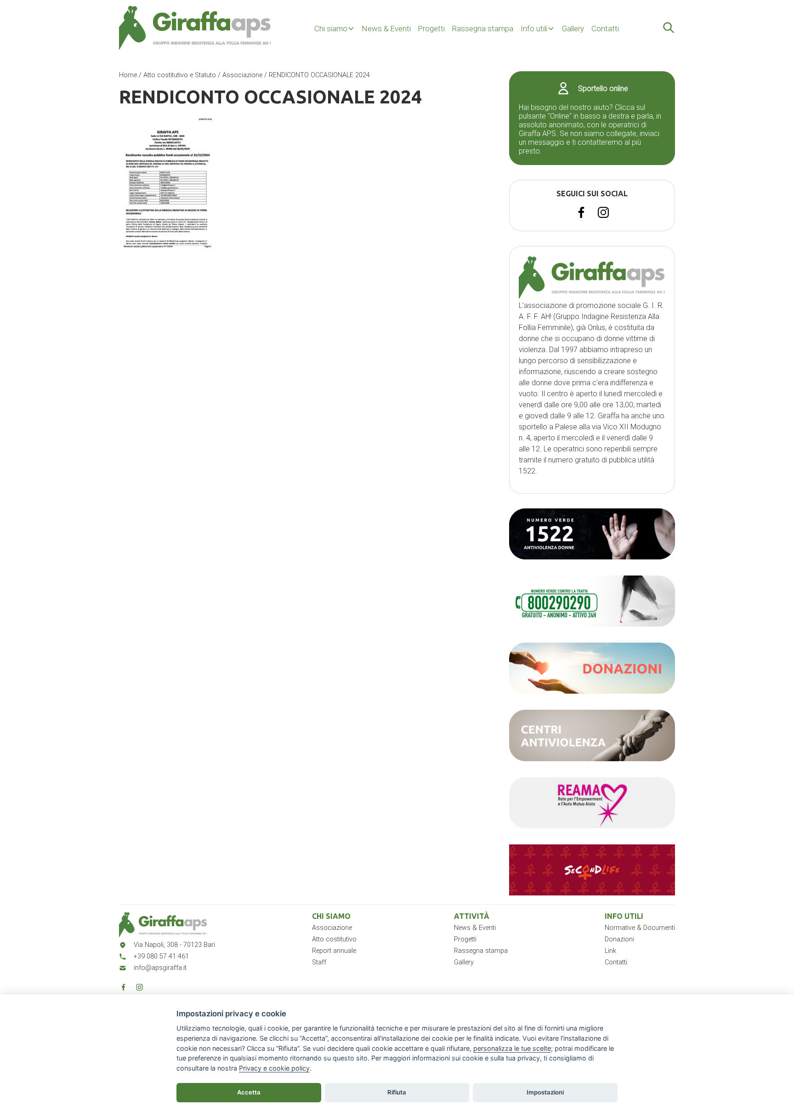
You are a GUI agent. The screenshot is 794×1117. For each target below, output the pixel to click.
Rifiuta (396, 1092)
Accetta (249, 1092)
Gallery (573, 28)
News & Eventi (386, 28)
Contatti (605, 28)
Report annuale (334, 951)
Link (610, 951)
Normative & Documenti (640, 928)
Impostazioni (545, 1092)
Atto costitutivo (334, 939)
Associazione (242, 75)
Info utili (534, 28)
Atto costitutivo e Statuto (179, 75)
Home (128, 75)
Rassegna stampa (482, 28)
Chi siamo (330, 28)
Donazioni (619, 939)
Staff (319, 962)
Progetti (431, 28)
